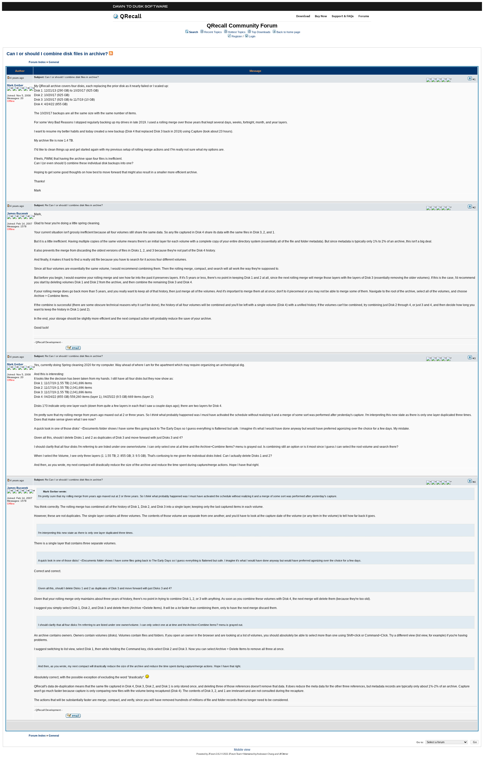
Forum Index (37, 62)
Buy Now (321, 16)
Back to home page (288, 32)
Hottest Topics (237, 32)
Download (303, 16)
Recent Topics (213, 32)
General (54, 62)
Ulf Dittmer (283, 753)
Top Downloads (261, 32)
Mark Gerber (15, 85)
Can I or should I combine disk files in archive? (57, 53)
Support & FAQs (343, 16)
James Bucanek (17, 213)
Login (252, 36)
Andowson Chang (265, 753)
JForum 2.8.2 (214, 753)
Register (237, 36)
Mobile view (242, 749)
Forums (363, 16)
